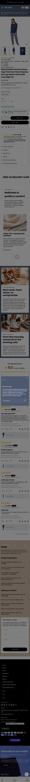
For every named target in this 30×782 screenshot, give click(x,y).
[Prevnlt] (24, 400)
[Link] (4, 379)
